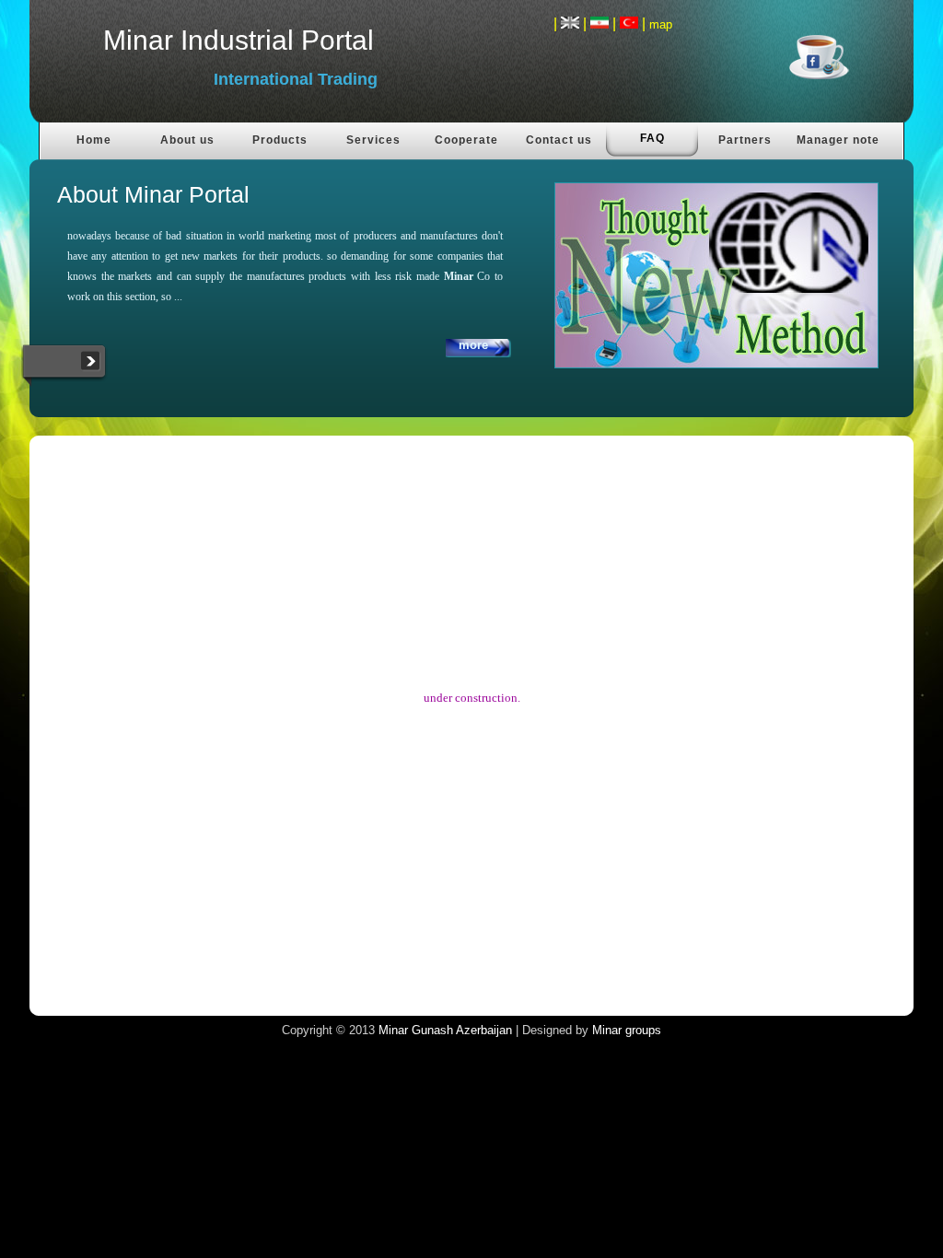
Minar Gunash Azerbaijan (445, 1030)
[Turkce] (629, 23)
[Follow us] (837, 63)
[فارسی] (599, 23)
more (473, 345)
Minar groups (626, 1030)
